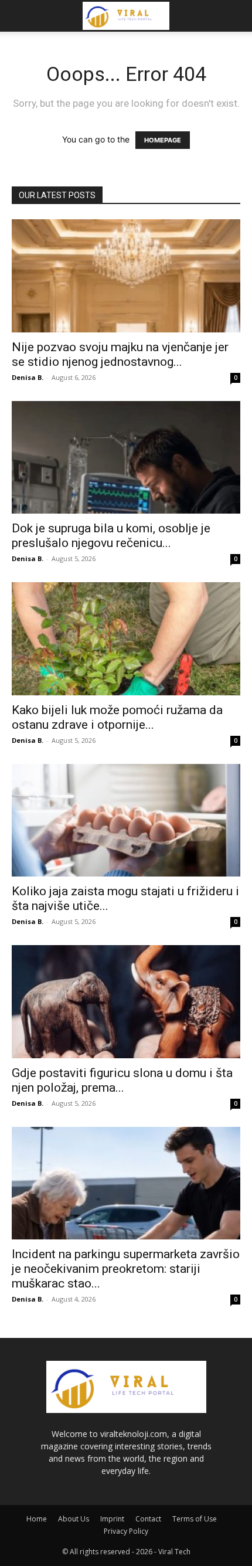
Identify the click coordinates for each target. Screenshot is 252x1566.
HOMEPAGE (162, 140)
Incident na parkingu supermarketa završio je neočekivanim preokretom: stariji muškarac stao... (126, 1268)
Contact (148, 1519)
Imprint (112, 1519)
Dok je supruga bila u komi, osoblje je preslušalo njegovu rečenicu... (111, 535)
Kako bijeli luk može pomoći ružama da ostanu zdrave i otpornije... (117, 717)
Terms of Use (194, 1519)
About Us (73, 1519)
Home (36, 1519)
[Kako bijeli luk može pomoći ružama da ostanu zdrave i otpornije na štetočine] (126, 638)
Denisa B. (27, 377)
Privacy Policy (126, 1531)
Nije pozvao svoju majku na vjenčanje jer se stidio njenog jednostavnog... (120, 354)
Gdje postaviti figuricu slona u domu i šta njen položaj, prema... (122, 1080)
